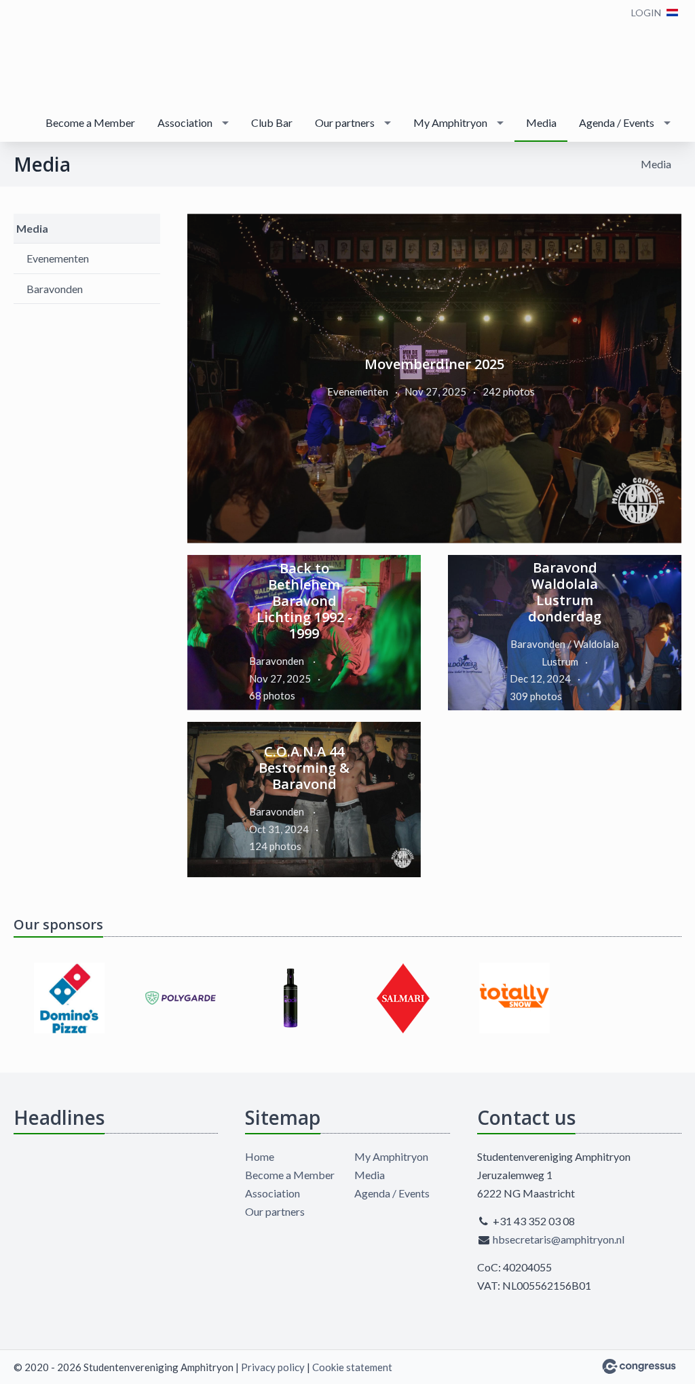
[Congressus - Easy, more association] (639, 1366)
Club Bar (272, 122)
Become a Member (90, 122)
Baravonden (54, 288)
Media (541, 122)
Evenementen (57, 258)
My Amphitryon (450, 122)
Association (184, 122)
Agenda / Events (616, 122)
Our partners (345, 122)
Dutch (672, 12)
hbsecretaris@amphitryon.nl (558, 1239)
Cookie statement (352, 1367)
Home (259, 1156)
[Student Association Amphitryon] (54, 53)
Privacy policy (273, 1367)
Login (646, 12)
